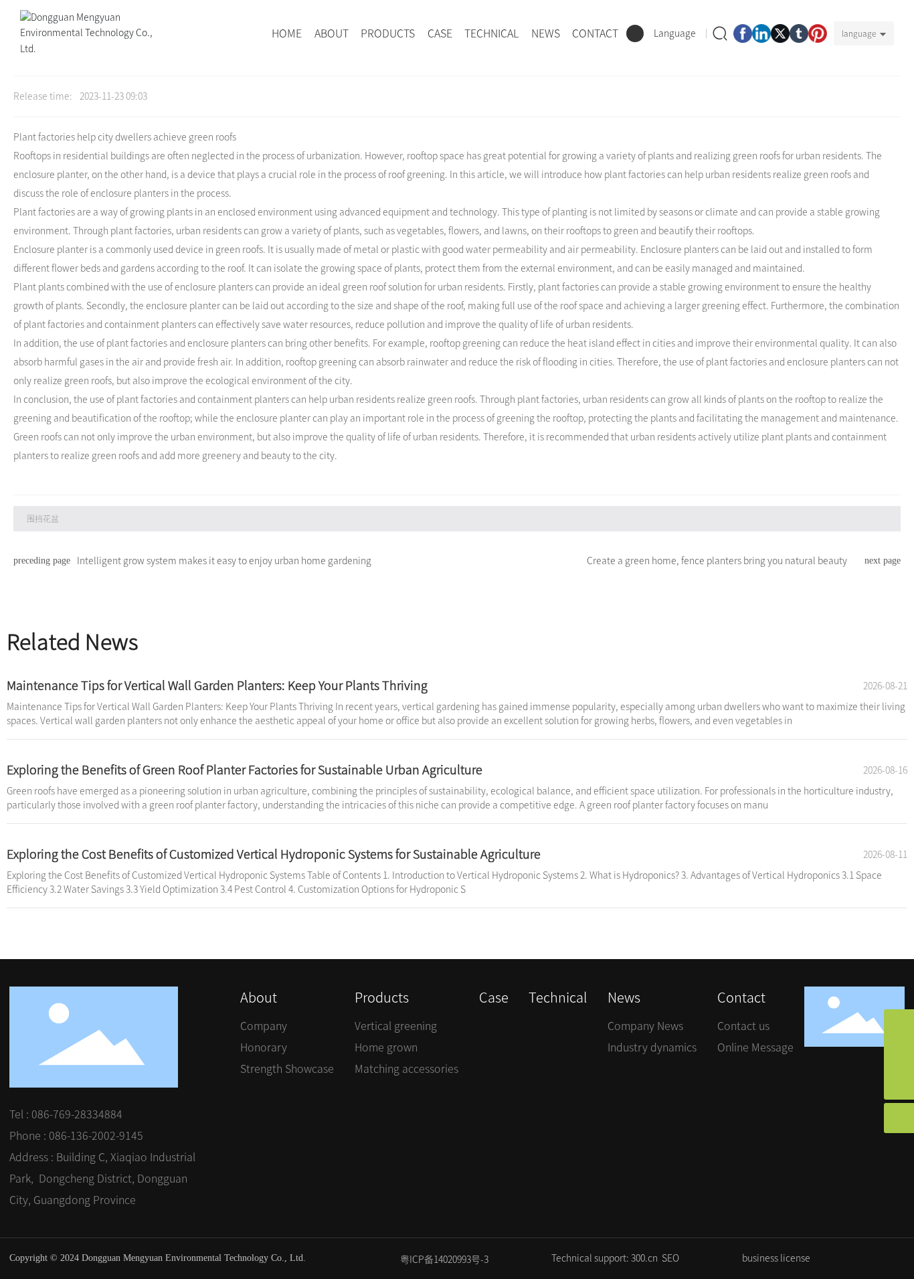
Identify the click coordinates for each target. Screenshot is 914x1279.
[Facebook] (742, 33)
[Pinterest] (817, 33)
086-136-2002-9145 (96, 1135)
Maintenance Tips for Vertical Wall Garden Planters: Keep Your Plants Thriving (217, 685)
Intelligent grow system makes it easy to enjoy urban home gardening (224, 561)
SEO (670, 1258)
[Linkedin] (761, 33)
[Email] (899, 1054)
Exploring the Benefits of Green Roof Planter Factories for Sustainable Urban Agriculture (244, 770)
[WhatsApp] (899, 1024)
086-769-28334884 (76, 1114)
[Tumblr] (799, 33)
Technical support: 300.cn (604, 1258)
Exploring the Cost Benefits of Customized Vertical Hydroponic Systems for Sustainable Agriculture (274, 854)
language (859, 33)
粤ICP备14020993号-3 (444, 1259)
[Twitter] (780, 33)
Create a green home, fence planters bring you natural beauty (717, 561)
